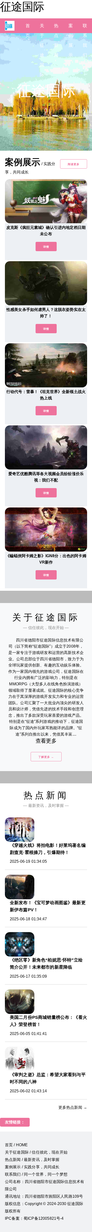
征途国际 (22, 6)
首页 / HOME (16, 1145)
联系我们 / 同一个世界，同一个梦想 (36, 1174)
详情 (46, 246)
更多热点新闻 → (72, 1107)
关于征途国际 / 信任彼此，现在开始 (36, 1152)
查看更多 (46, 741)
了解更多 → (46, 756)
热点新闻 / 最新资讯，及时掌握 (32, 1160)
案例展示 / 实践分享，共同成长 (32, 1167)
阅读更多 (73, 164)
